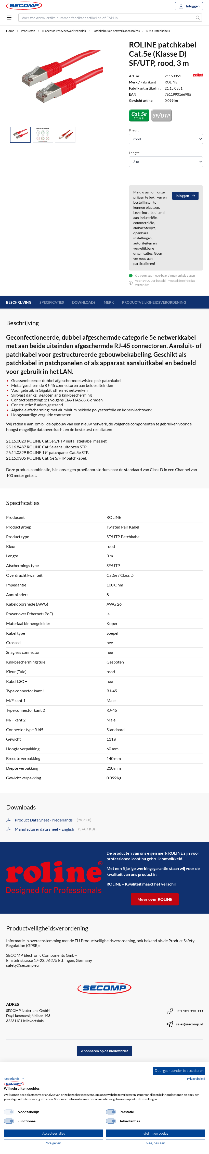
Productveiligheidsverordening (154, 302)
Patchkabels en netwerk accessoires (116, 31)
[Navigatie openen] (9, 17)
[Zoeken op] (198, 18)
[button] (14, 1079)
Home (10, 31)
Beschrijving (18, 302)
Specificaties (52, 302)
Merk (109, 302)
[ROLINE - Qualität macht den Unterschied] (54, 877)
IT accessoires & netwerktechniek (64, 31)
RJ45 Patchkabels (158, 31)
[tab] (20, 135)
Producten (28, 31)
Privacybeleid (196, 1079)
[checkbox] (9, 1111)
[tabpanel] (61, 81)
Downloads (84, 302)
